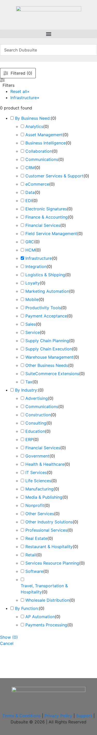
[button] (48, 34)
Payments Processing (46, 624)
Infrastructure (38, 258)
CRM (30, 167)
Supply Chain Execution (48, 348)
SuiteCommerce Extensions (52, 373)
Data (30, 192)
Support (84, 715)
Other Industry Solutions (49, 521)
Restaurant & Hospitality (49, 546)
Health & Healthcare (44, 464)
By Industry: (26, 390)
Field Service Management (51, 233)
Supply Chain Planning (47, 340)
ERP (29, 439)
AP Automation (40, 616)
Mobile (32, 299)
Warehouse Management (49, 357)
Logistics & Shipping (45, 274)
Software (34, 571)
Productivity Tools (43, 307)
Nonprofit (34, 505)
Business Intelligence (45, 142)
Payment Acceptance (46, 315)
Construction (38, 414)
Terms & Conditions (21, 715)
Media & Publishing (43, 497)
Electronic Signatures (46, 208)
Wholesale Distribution (47, 600)
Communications (41, 159)
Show (9, 637)
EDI (28, 200)
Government (37, 456)
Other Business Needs (46, 365)
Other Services (39, 513)
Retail (30, 554)
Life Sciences (38, 480)
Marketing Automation (47, 291)
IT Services (36, 472)
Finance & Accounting (46, 217)
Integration (36, 266)
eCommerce (37, 184)
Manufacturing (39, 488)
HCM (30, 250)
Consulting (35, 423)
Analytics (34, 126)
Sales (30, 324)
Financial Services (42, 225)
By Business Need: (33, 118)
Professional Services (46, 530)
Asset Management (44, 134)
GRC (29, 241)
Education (35, 431)
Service (32, 332)
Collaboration (38, 151)
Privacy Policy (58, 715)
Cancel (6, 643)
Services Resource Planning (52, 563)
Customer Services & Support (54, 175)
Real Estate (36, 538)
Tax (28, 381)
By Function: (27, 608)
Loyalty (32, 283)
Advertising (36, 398)
